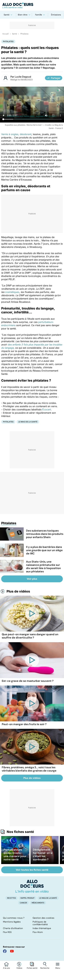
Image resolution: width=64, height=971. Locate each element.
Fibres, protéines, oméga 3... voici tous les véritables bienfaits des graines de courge (29, 769)
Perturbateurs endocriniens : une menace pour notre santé (15, 854)
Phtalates (24, 34)
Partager (55, 78)
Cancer (23, 903)
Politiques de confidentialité (40, 923)
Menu (57, 968)
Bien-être (22, 14)
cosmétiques (12, 292)
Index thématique (42, 928)
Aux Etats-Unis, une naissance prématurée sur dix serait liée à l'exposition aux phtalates (43, 566)
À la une (6, 968)
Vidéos (19, 968)
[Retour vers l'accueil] (32, 5)
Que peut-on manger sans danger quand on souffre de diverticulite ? (30, 636)
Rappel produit (28, 898)
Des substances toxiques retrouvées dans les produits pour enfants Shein (44, 534)
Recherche (44, 968)
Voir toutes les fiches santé (32, 869)
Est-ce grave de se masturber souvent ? (28, 681)
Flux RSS (7, 932)
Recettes (11, 898)
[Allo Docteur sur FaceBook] (5, 951)
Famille (38, 14)
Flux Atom (38, 932)
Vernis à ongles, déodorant (16, 134)
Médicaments (38, 903)
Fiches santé (32, 968)
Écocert (46, 409)
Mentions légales (12, 921)
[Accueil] (32, 886)
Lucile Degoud (23, 76)
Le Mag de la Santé (27, 422)
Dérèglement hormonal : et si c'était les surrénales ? (43, 854)
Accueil (5, 34)
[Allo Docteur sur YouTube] (12, 951)
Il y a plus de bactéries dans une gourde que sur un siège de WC (44, 550)
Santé (6, 14)
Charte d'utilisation (13, 928)
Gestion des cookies (43, 917)
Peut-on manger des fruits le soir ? (24, 724)
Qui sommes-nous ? (13, 917)
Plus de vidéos (18, 591)
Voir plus (32, 578)
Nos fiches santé (20, 832)
